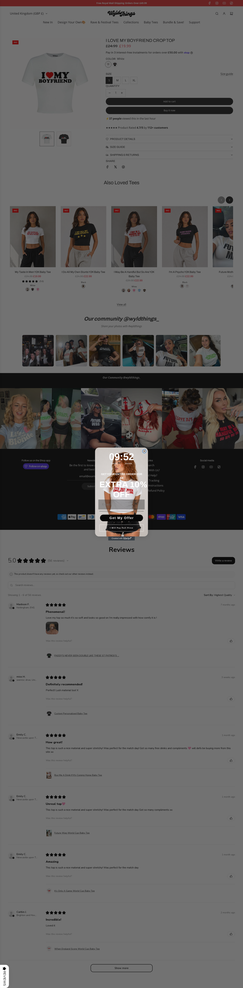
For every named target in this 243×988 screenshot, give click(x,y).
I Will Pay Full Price (121, 528)
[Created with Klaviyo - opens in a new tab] (121, 538)
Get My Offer (121, 518)
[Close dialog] (144, 451)
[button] (4, 976)
